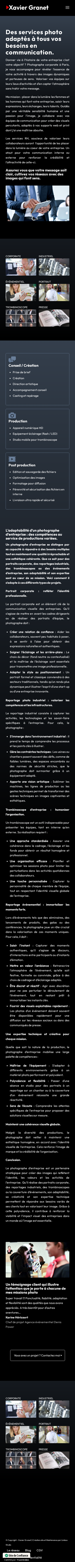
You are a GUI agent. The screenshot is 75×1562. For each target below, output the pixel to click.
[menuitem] (67, 7)
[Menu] (67, 7)
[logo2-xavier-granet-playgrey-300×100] (31, 7)
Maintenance (52, 1540)
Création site (38, 1540)
